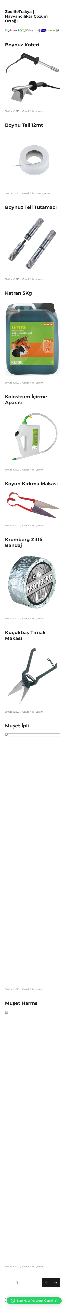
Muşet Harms (21, 1003)
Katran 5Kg (18, 293)
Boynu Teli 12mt (24, 125)
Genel (25, 111)
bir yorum (37, 111)
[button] (34, 1300)
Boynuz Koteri (22, 45)
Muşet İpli (17, 726)
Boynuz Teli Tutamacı (31, 207)
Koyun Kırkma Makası (31, 483)
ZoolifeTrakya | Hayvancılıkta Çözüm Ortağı (26, 16)
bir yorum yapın (41, 193)
